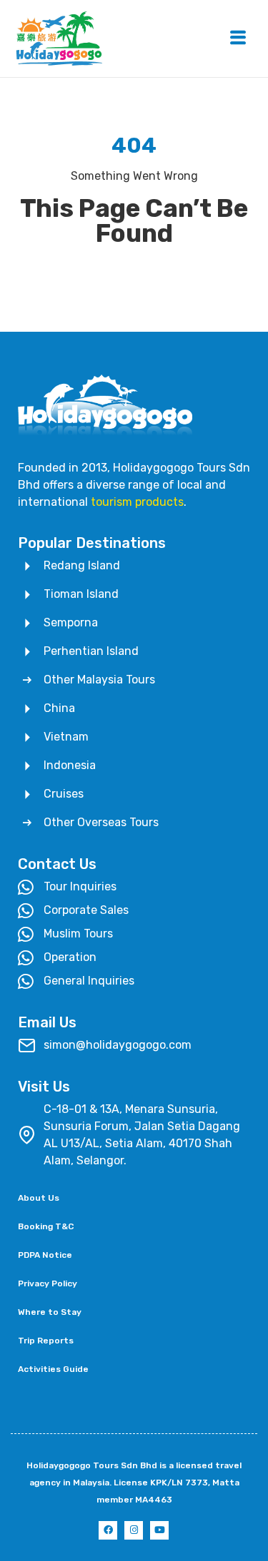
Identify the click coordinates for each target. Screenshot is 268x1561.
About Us (38, 1198)
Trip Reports (46, 1341)
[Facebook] (108, 1530)
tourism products (137, 502)
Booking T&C (46, 1226)
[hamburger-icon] (238, 39)
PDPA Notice (45, 1255)
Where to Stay (49, 1312)
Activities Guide (53, 1369)
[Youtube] (159, 1530)
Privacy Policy (47, 1283)
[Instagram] (133, 1530)
